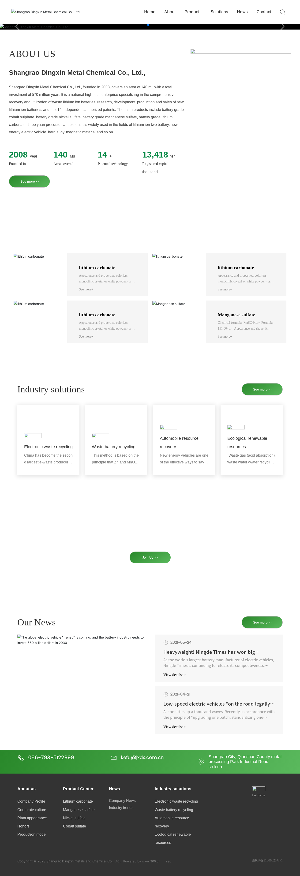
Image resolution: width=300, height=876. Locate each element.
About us (26, 788)
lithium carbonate (97, 267)
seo (168, 861)
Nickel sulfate (74, 818)
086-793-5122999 (51, 757)
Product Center (78, 788)
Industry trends (121, 808)
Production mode (31, 834)
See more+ (86, 289)
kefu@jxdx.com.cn (142, 758)
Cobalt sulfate (74, 826)
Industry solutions (173, 788)
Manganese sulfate (236, 314)
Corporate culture (31, 810)
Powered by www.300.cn (141, 861)
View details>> (174, 675)
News (114, 788)
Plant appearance (32, 818)
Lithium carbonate (78, 801)
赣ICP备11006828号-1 (267, 860)
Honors (23, 826)
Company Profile (31, 801)
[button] (148, 25)
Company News (122, 801)
